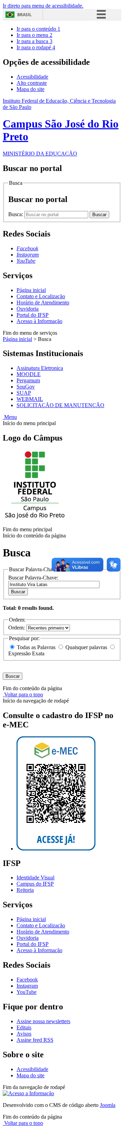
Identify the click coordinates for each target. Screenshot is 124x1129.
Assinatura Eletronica (40, 368)
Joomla (107, 1105)
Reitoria (25, 890)
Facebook (27, 979)
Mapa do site (30, 89)
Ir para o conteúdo (38, 29)
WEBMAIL (30, 399)
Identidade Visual (35, 877)
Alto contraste (32, 83)
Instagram (27, 986)
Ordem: (17, 628)
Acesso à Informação (39, 321)
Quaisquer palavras (86, 647)
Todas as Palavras (36, 647)
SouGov (26, 387)
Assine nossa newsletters (43, 1021)
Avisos (24, 1034)
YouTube (27, 992)
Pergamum (28, 380)
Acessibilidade (32, 77)
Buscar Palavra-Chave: (33, 578)
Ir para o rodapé (36, 47)
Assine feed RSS (35, 1040)
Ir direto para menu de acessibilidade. (43, 6)
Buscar (18, 591)
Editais (24, 1027)
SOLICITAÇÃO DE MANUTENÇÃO (60, 405)
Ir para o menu (34, 35)
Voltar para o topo (23, 694)
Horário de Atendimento (43, 302)
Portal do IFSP (33, 315)
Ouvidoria (28, 309)
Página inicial (31, 290)
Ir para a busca (34, 41)
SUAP (24, 393)
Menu (10, 417)
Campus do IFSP (35, 884)
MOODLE (29, 374)
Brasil (24, 15)
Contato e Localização (41, 296)
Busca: (16, 214)
